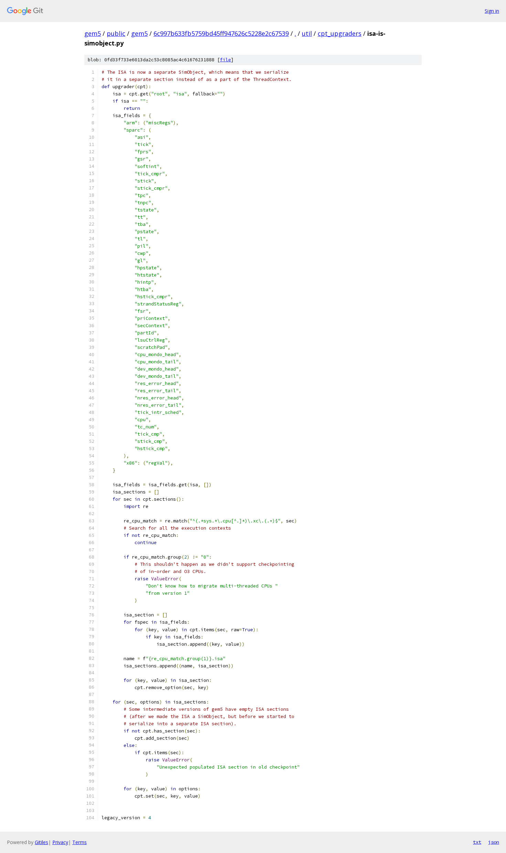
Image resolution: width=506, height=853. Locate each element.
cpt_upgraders (339, 33)
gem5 (92, 33)
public (116, 33)
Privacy (60, 842)
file (225, 60)
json (493, 842)
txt (477, 842)
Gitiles (41, 842)
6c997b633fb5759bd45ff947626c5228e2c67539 (221, 33)
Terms (79, 842)
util (307, 33)
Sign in (492, 11)
